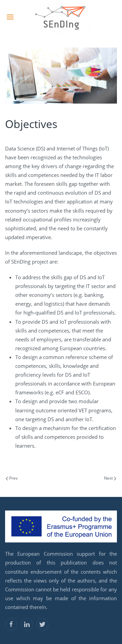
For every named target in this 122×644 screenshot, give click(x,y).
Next (109, 478)
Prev (13, 478)
